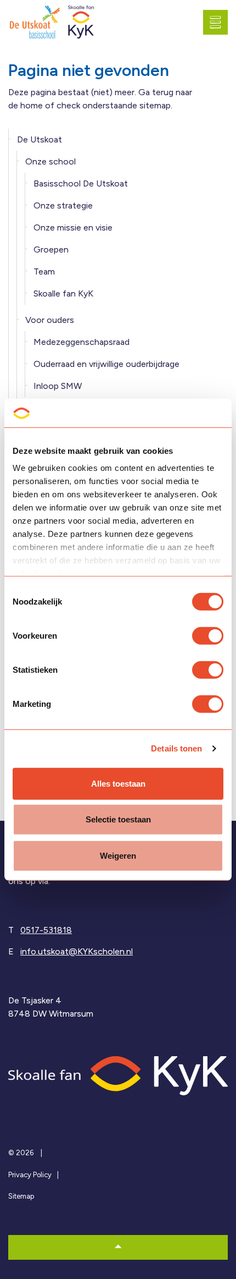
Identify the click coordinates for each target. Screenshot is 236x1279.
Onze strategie (63, 205)
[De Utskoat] (35, 22)
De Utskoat (39, 139)
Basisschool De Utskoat (80, 183)
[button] (118, 1247)
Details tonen (176, 748)
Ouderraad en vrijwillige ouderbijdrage (106, 364)
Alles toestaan (118, 783)
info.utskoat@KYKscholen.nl (76, 951)
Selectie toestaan (118, 819)
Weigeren (118, 855)
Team (44, 271)
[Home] (118, 1075)
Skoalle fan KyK (63, 293)
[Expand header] (219, 22)
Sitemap (21, 1196)
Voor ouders (49, 320)
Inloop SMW (57, 386)
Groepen (51, 249)
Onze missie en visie (73, 227)
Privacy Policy (30, 1175)
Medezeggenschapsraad (81, 342)
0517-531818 (46, 930)
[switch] (207, 636)
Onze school (50, 161)
